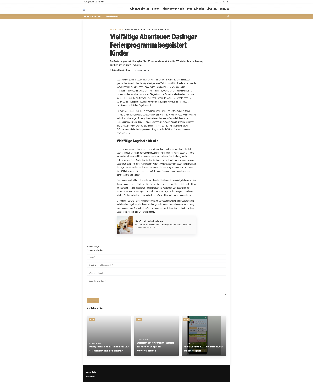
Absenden (93, 301)
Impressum (90, 377)
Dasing (120, 29)
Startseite (113, 29)
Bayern (156, 8)
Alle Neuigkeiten (140, 8)
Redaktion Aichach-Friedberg (120, 70)
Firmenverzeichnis (173, 8)
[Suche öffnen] (228, 16)
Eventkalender (195, 8)
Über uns (218, 2)
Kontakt (226, 2)
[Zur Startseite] (88, 8)
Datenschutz (91, 372)
